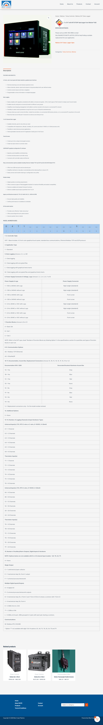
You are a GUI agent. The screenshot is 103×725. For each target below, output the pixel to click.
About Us (70, 4)
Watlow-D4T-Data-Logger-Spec (64, 42)
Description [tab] (7, 70)
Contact (88, 4)
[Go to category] (86, 704)
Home (61, 4)
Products (79, 4)
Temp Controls (70, 16)
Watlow (62, 16)
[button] (48, 17)
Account (97, 4)
